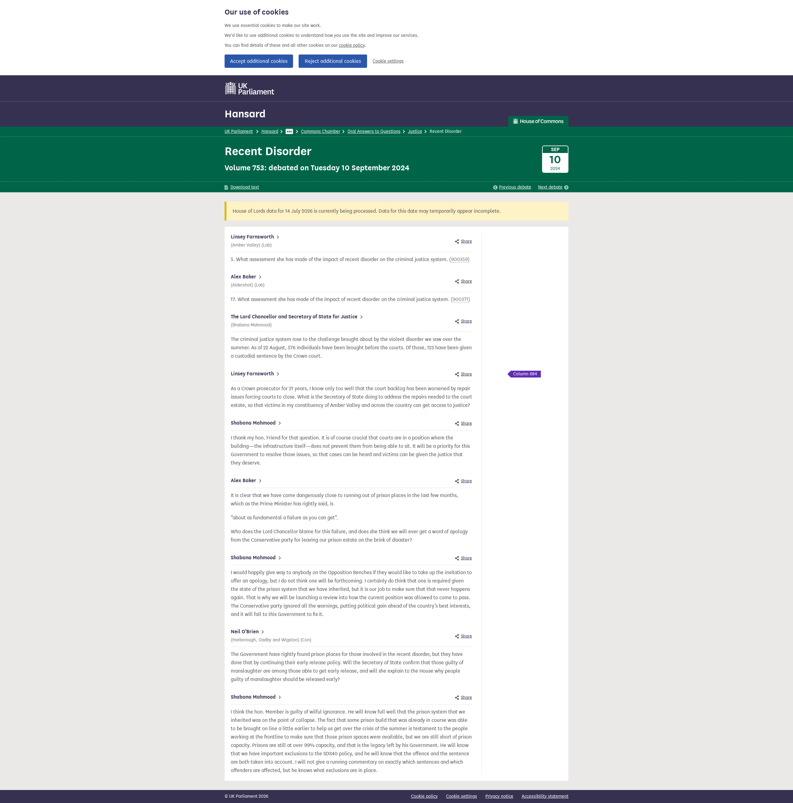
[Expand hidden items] (289, 131)
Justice (415, 131)
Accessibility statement (545, 796)
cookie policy (352, 45)
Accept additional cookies (258, 61)
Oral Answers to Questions (374, 131)
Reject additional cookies (333, 61)
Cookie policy (424, 796)
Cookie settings (388, 61)
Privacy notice (499, 796)
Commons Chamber (320, 131)
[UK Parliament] (250, 88)
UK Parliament (239, 131)
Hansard (245, 113)
